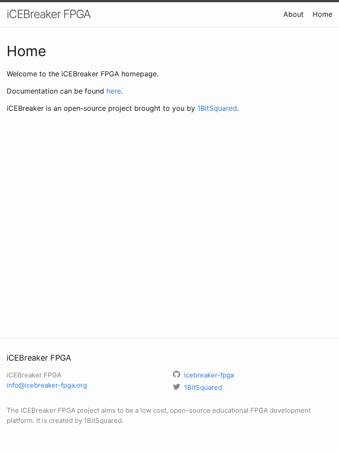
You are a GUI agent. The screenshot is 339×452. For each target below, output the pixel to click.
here (113, 91)
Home (322, 14)
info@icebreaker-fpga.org (47, 385)
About (293, 14)
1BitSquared (217, 108)
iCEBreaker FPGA (48, 14)
